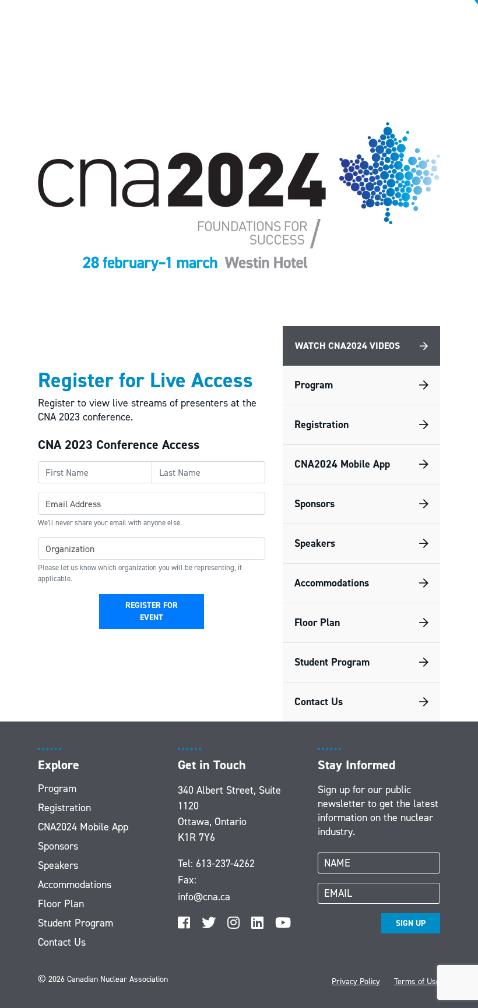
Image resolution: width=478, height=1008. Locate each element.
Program (313, 385)
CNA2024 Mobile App (342, 464)
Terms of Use (417, 981)
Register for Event (151, 611)
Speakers (314, 543)
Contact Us (318, 702)
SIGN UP (411, 923)
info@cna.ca (204, 897)
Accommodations (331, 583)
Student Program (332, 662)
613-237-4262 (225, 864)
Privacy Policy (356, 981)
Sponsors (314, 504)
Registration (321, 425)
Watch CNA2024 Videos (347, 345)
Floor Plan (317, 622)
